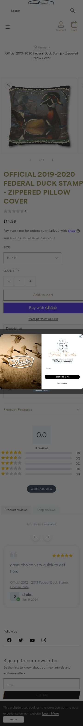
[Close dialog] (80, 336)
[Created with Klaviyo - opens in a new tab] (41, 390)
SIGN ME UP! (62, 377)
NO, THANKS (62, 383)
